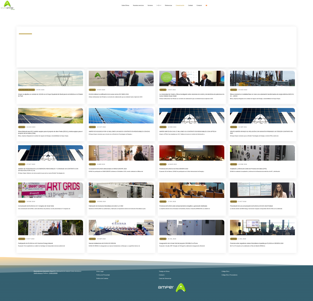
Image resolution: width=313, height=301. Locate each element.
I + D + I (159, 5)
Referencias (168, 5)
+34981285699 (53, 273)
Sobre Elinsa (125, 5)
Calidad (190, 5)
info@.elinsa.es (38, 273)
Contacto (199, 5)
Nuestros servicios (138, 5)
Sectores (150, 5)
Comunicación (180, 5)
